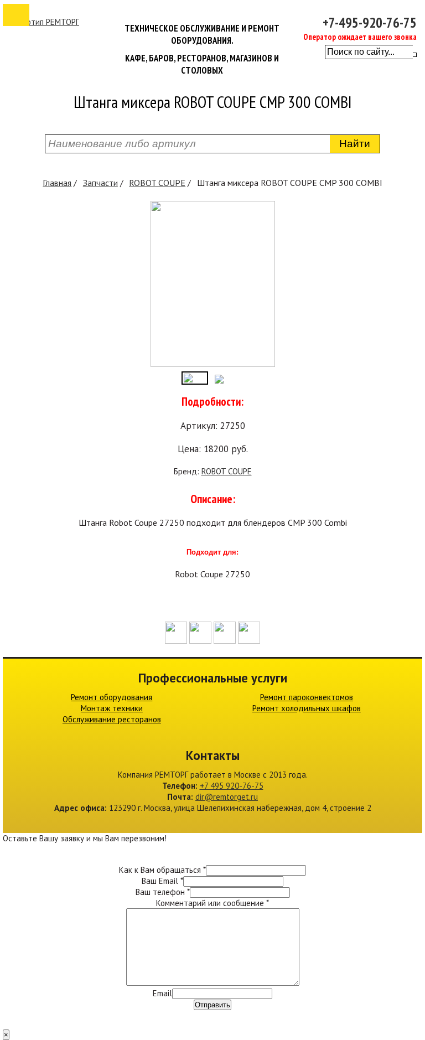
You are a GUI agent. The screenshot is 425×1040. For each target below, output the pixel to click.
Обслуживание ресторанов (112, 719)
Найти (354, 143)
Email (162, 993)
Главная (57, 182)
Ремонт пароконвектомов (306, 697)
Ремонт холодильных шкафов (306, 708)
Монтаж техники (112, 708)
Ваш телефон (163, 892)
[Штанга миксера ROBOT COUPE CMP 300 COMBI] (213, 364)
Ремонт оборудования (111, 697)
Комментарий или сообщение (212, 903)
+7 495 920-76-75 (231, 785)
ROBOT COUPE (157, 182)
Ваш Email (162, 881)
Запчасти (100, 182)
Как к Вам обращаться (162, 870)
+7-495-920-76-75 (370, 23)
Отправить (212, 1005)
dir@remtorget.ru (226, 796)
